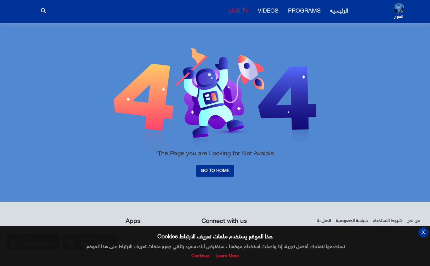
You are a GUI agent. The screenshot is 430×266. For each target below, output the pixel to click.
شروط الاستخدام (387, 221)
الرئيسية (339, 11)
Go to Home (215, 171)
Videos (268, 11)
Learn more (227, 256)
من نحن (413, 221)
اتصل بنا (324, 221)
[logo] (398, 11)
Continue (200, 256)
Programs (304, 11)
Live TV (238, 11)
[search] (43, 10)
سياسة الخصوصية (352, 221)
